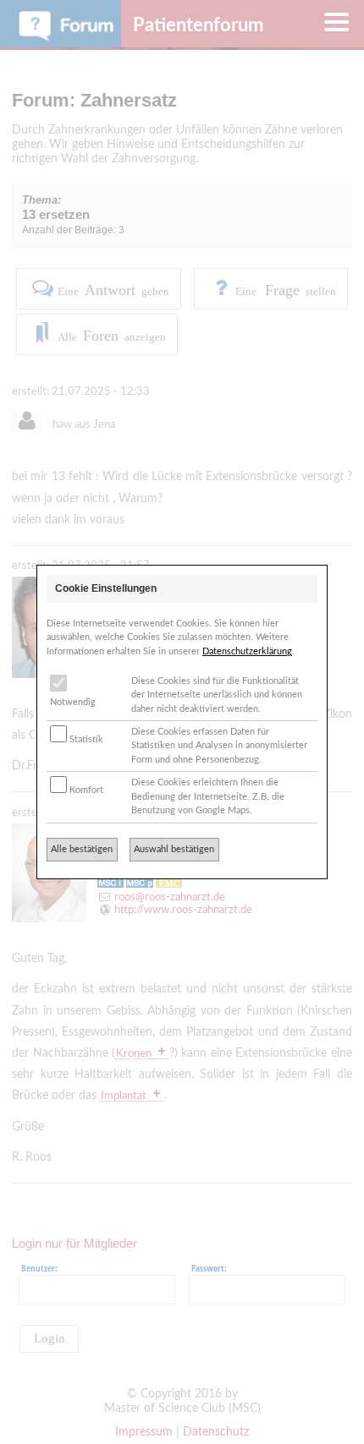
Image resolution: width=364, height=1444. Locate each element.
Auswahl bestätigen (174, 849)
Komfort (85, 790)
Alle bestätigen (82, 849)
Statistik (85, 739)
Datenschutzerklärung (247, 651)
